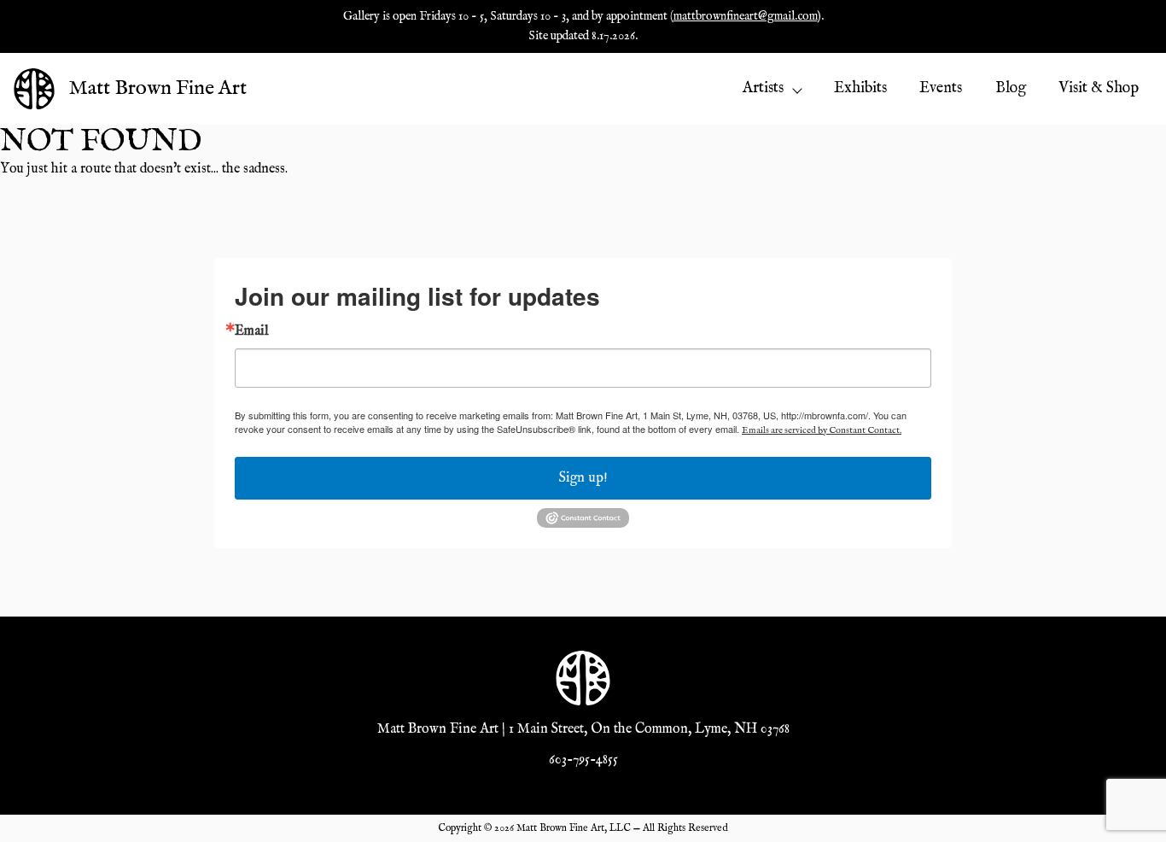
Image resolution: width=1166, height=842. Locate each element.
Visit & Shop (1098, 88)
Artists (763, 88)
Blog (1010, 88)
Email (252, 331)
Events (940, 88)
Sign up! (583, 478)
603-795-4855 (583, 760)
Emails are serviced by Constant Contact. (821, 430)
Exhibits (860, 88)
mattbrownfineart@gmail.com (745, 16)
